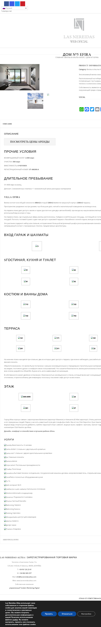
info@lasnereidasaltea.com (26, 577)
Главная (59, 57)
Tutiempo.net (6, 11)
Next (72, 77)
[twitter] (17, 3)
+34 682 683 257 (25, 573)
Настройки (86, 614)
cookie (15, 620)
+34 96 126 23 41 (25, 569)
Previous (2, 77)
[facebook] (6, 3)
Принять (49, 614)
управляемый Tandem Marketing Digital (24, 588)
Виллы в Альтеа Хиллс (74, 57)
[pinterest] (22, 3)
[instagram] (11, 3)
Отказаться (67, 614)
